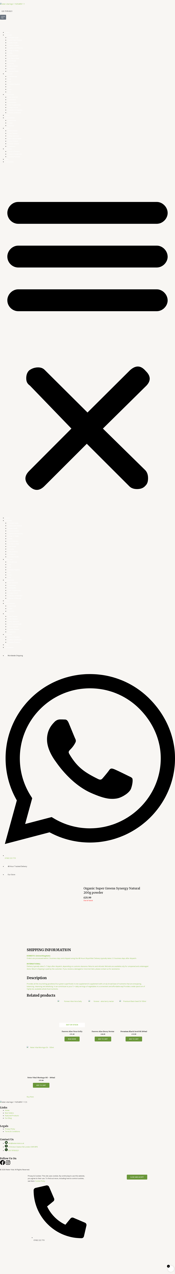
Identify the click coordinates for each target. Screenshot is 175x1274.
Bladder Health (13, 43)
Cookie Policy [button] (40, 1181)
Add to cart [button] (103, 1039)
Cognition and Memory (15, 48)
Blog (6, 159)
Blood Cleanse (12, 131)
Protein (10, 123)
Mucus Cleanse (13, 141)
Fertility (10, 53)
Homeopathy (12, 102)
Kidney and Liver (13, 136)
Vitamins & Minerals (14, 112)
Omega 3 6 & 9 (13, 107)
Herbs (7, 115)
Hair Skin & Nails (13, 58)
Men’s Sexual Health (14, 138)
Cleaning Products (14, 156)
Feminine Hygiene (14, 84)
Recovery (11, 125)
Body (9, 79)
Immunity (11, 63)
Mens (10, 89)
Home (7, 32)
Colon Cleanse (13, 133)
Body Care (8, 74)
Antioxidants (12, 100)
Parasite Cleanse (13, 144)
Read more (72, 1039)
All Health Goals (13, 37)
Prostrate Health (13, 71)
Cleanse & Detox (13, 45)
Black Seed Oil (13, 97)
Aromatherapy (12, 76)
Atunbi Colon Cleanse (15, 40)
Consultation (9, 162)
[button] (87, 341)
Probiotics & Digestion (15, 110)
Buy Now (30, 1097)
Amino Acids (12, 120)
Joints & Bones (13, 66)
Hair (9, 87)
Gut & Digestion (13, 56)
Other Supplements (14, 105)
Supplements (9, 94)
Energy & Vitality (13, 50)
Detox (7, 128)
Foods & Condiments (15, 154)
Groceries (8, 149)
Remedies (8, 35)
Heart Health (12, 61)
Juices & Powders (14, 151)
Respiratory (11, 146)
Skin (9, 92)
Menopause (12, 68)
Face (9, 81)
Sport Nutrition (10, 118)
